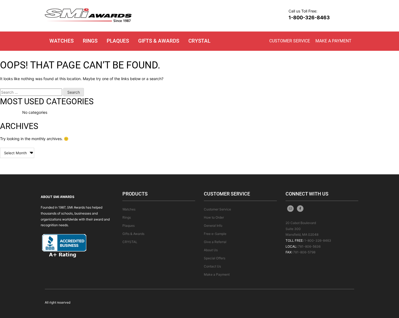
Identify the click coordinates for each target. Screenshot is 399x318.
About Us (211, 250)
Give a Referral (215, 242)
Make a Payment (333, 40)
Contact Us (212, 266)
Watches (61, 41)
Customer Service (289, 40)
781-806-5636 (309, 246)
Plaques (118, 41)
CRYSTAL (199, 41)
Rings (90, 41)
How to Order (214, 217)
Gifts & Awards (158, 41)
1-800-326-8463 (309, 17)
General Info (213, 225)
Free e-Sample (215, 234)
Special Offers (214, 258)
